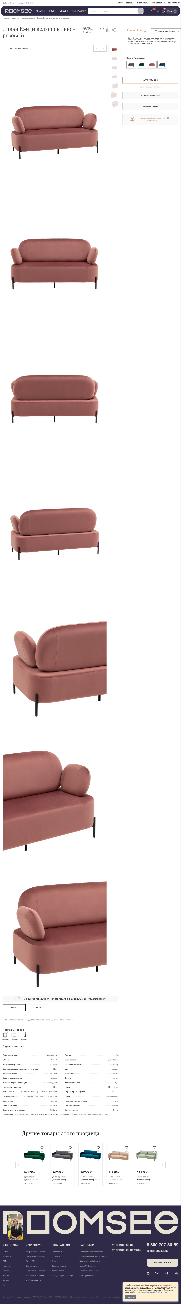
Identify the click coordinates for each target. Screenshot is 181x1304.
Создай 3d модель (88, 1266)
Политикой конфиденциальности (152, 1292)
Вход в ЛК (30, 1261)
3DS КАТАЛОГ (174, 3)
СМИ (5, 1261)
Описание (14, 1007)
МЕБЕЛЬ (40, 11)
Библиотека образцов (35, 1271)
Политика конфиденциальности (110, 1297)
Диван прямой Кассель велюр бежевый (115, 1178)
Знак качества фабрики (90, 1261)
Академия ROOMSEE (35, 1275)
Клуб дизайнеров (33, 1280)
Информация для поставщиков (93, 1256)
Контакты (7, 1256)
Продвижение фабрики (90, 1271)
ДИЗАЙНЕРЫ (142, 3)
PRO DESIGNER (158, 3)
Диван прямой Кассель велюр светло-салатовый (145, 1178)
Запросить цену (150, 80)
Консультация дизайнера (62, 1275)
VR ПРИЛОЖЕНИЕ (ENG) (126, 1250)
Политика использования (81, 1297)
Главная (6, 18)
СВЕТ (52, 11)
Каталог (6, 1280)
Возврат (55, 1261)
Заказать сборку (150, 106)
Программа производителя (91, 1252)
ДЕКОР (63, 11)
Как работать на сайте (35, 1252)
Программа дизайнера (35, 1256)
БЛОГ (120, 3)
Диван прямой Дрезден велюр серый (59, 1178)
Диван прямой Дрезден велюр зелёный (31, 1178)
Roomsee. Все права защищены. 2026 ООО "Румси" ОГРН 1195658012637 (35, 1297)
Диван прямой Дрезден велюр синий (90, 1178)
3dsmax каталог (32, 1266)
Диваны (15, 18)
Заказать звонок (162, 1262)
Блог (5, 1285)
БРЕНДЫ (130, 3)
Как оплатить (57, 1252)
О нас (5, 1252)
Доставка (56, 1256)
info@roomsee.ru (158, 1251)
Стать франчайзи (87, 1275)
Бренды (6, 1275)
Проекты (6, 1266)
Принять (130, 1297)
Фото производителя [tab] (19, 48)
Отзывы (37, 1007)
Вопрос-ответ (58, 1271)
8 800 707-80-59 (162, 1244)
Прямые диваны (28, 18)
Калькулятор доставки (150, 95)
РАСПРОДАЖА (79, 11)
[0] (163, 11)
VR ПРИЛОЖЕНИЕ (122, 1245)
